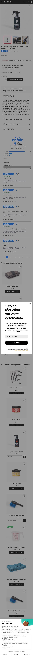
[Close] (30, 304)
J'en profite (16, 342)
